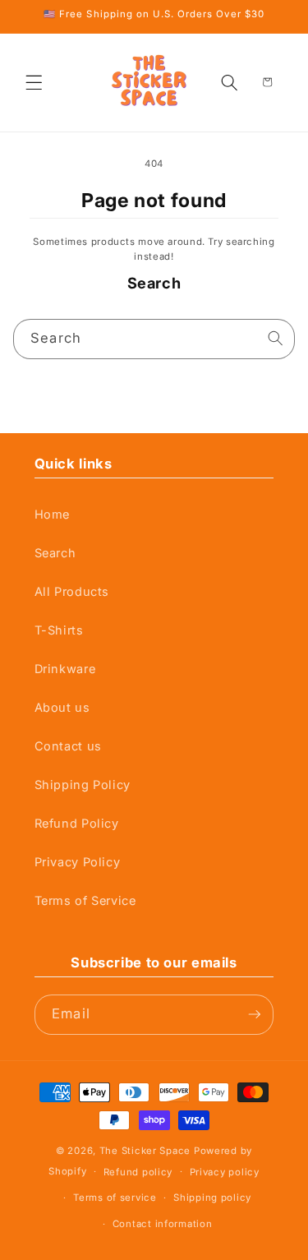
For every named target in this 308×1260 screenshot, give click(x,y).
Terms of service (115, 1197)
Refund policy (137, 1172)
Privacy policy (225, 1172)
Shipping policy (212, 1197)
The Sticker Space (145, 1150)
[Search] (276, 339)
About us (62, 707)
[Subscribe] (255, 1015)
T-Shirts (59, 630)
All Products (72, 591)
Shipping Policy (82, 785)
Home (52, 514)
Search (55, 553)
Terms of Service (85, 900)
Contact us (68, 746)
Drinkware (65, 669)
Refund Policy (76, 823)
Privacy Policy (77, 862)
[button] (34, 82)
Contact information (163, 1224)
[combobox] (154, 339)
